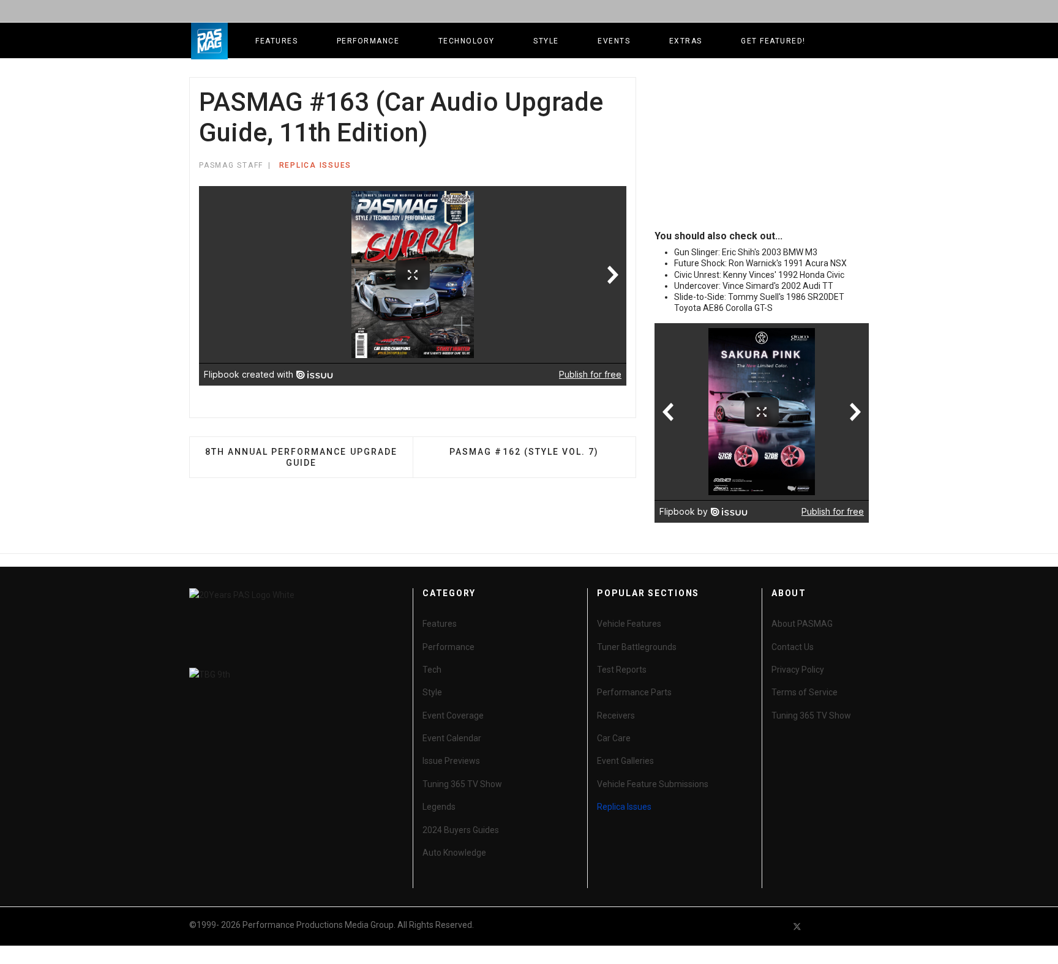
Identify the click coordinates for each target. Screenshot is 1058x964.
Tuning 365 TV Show (462, 784)
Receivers (616, 715)
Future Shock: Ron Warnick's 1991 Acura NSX (760, 263)
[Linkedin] (841, 926)
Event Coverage (453, 715)
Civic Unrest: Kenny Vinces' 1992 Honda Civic (759, 275)
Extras (685, 41)
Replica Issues (315, 165)
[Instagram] (863, 926)
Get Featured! (773, 41)
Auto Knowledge (454, 853)
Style (546, 41)
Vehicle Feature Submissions (652, 784)
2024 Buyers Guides (460, 830)
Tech (431, 669)
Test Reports (622, 669)
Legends (439, 807)
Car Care (614, 738)
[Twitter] (797, 926)
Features (276, 41)
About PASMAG (802, 624)
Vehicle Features (629, 624)
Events (614, 41)
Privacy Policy (797, 669)
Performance (368, 41)
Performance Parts (634, 692)
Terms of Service (804, 692)
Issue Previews (451, 761)
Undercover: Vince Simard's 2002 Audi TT (753, 286)
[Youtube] (819, 926)
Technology (466, 41)
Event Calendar (451, 738)
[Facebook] (775, 926)
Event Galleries (625, 761)
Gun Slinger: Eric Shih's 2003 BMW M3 (745, 252)
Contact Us (792, 647)
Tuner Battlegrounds (637, 647)
